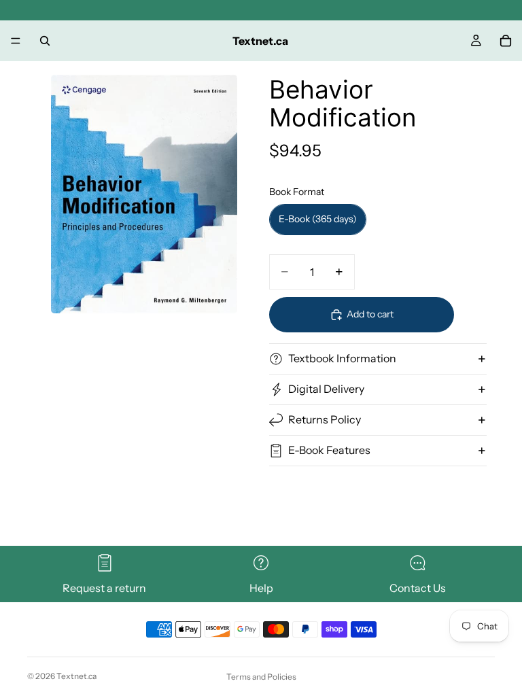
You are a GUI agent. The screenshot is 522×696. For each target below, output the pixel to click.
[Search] (45, 41)
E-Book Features (329, 450)
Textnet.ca (76, 676)
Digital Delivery (326, 389)
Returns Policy (324, 419)
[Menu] (15, 40)
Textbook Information (342, 358)
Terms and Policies (261, 677)
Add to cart (370, 314)
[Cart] (506, 41)
